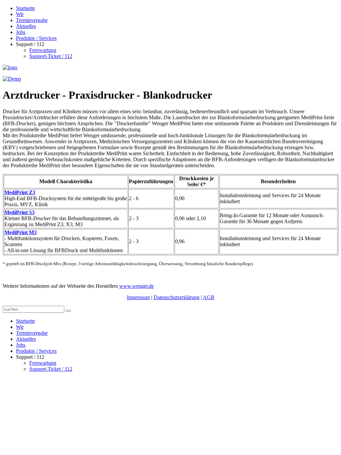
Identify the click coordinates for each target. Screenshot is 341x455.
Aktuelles (26, 26)
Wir (20, 14)
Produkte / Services (36, 38)
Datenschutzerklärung (176, 297)
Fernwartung (42, 50)
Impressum (138, 297)
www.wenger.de (136, 286)
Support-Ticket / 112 (50, 56)
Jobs (20, 32)
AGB (208, 297)
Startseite (25, 8)
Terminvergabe (32, 20)
